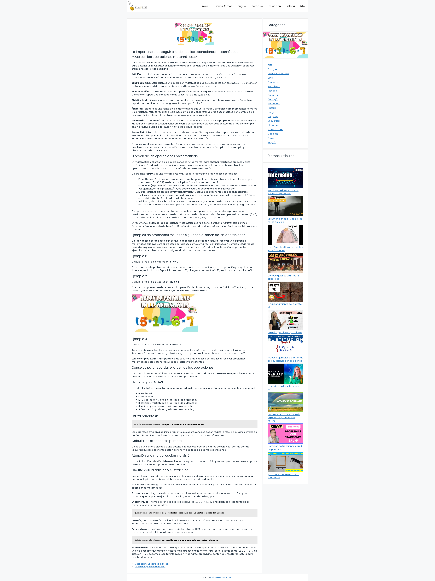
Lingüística (274, 120)
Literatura (257, 6)
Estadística (274, 86)
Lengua (241, 6)
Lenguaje (273, 116)
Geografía (273, 95)
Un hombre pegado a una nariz (150, 566)
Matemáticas (275, 129)
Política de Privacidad (221, 577)
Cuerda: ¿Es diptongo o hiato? (285, 332)
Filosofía (272, 90)
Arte (302, 6)
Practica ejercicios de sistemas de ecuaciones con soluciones (285, 359)
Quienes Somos (222, 6)
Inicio (204, 6)
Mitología (273, 133)
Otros (271, 138)
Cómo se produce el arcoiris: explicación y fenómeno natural (284, 417)
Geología (273, 99)
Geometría (274, 103)
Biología (272, 69)
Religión (272, 142)
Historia (290, 6)
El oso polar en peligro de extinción (152, 564)
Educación (274, 6)
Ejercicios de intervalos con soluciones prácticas (283, 192)
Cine (270, 77)
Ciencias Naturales (278, 73)
